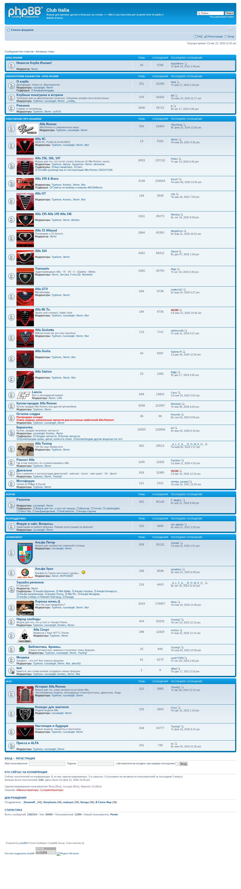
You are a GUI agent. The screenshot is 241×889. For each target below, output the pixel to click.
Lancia (37, 392)
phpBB (23, 843)
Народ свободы (28, 619)
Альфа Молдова (90, 594)
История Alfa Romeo (50, 686)
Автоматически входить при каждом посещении (146, 763)
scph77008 (177, 658)
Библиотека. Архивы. (44, 647)
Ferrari (97, 508)
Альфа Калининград (31, 594)
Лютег (34, 69)
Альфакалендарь (44, 90)
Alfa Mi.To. (43, 309)
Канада (69, 596)
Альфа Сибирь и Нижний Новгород (40, 596)
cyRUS (57, 111)
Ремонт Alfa (25, 460)
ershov (175, 630)
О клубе (22, 81)
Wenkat (175, 214)
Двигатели (24, 470)
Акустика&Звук (63, 167)
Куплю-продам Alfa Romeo (36, 403)
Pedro (174, 158)
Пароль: (72, 763)
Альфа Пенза (55, 594)
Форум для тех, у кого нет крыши (55, 508)
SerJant (64, 274)
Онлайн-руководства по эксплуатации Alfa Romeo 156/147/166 (75, 169)
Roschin (175, 414)
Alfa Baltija (64, 591)
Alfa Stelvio (43, 371)
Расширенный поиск (221, 16)
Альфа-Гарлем (87, 511)
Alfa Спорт (41, 629)
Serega (84, 802)
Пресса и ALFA (27, 743)
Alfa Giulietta (44, 330)
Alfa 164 (41, 251)
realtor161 (176, 289)
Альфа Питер (45, 542)
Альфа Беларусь (107, 591)
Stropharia (49, 802)
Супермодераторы (51, 790)
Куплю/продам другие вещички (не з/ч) (99, 439)
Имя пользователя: (16, 763)
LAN (59, 398)
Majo (173, 269)
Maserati (84, 508)
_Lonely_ (71, 101)
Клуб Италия (14, 57)
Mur (86, 145)
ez (172, 743)
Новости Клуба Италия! (34, 63)
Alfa (9, 681)
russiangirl (39, 87)
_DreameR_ (29, 802)
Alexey (67, 164)
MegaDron (177, 231)
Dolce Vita (25, 511)
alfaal (174, 668)
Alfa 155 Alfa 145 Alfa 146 (53, 214)
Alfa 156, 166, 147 (47, 158)
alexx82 (76, 663)
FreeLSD (75, 274)
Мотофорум (25, 481)
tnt (172, 428)
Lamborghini (112, 508)
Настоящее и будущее (51, 726)
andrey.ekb (177, 330)
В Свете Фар (104, 802)
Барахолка (24, 427)
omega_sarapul (180, 481)
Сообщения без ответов (19, 51)
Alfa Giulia (42, 351)
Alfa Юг (72, 594)
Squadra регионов (30, 582)
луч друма (177, 524)
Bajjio (174, 372)
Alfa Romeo (48, 124)
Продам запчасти (46, 436)
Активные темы (45, 51)
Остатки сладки (28, 414)
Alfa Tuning (43, 443)
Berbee (75, 220)
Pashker (176, 460)
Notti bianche (66, 511)
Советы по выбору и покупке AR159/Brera (77, 187)
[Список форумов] (26, 11)
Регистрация (215, 36)
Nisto (174, 602)
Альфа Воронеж (45, 591)
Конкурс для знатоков (52, 707)
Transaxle (42, 268)
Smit (173, 82)
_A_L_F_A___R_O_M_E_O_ (187, 444)
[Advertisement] (90, 830)
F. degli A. (176, 500)
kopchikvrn (177, 63)
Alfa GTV (41, 289)
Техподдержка (16, 518)
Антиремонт (14, 537)
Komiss (67, 184)
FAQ (200, 36)
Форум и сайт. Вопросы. (35, 524)
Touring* (57, 476)
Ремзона (22, 105)
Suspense (78, 164)
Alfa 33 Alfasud (46, 230)
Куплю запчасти (70, 436)
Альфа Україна (83, 591)
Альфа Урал (44, 568)
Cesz (174, 392)
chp (173, 194)
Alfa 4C (40, 139)
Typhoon (38, 101)
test (19, 668)
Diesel (174, 251)
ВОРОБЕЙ (66, 575)
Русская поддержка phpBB (20, 853)
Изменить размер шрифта (230, 29)
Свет (79, 167)
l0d (172, 95)
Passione (23, 499)
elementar (99, 164)
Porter (114, 814)
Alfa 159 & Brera (46, 178)
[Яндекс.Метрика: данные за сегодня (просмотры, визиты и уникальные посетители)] (68, 854)
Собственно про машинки (23, 119)
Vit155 (174, 310)
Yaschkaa (176, 124)
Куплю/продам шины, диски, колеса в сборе (45, 439)
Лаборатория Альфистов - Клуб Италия (32, 76)
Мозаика (22, 657)
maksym (68, 802)
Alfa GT (40, 193)
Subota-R (176, 351)
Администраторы (27, 790)
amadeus (176, 569)
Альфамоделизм (45, 511)
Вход (231, 36)
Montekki (87, 274)
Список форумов (22, 29)
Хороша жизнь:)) (47, 601)
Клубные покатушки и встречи (39, 95)
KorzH (174, 179)
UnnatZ (175, 543)
